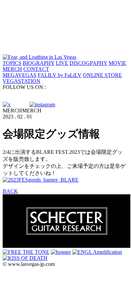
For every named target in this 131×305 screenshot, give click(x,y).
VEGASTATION (21, 81)
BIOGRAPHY (38, 63)
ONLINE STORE (102, 75)
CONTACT (36, 69)
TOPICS (12, 63)
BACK (10, 191)
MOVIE (117, 63)
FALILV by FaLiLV (60, 75)
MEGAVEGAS (19, 75)
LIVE (62, 63)
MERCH (12, 69)
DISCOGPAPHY (88, 63)
